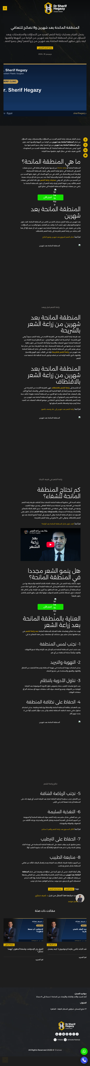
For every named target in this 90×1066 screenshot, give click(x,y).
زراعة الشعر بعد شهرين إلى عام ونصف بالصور (57, 409)
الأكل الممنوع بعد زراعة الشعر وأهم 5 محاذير (58, 829)
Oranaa (58, 1050)
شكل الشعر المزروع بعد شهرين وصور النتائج (58, 237)
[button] (23, 8)
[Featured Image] (66, 930)
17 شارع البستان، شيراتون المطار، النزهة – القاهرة (68, 1009)
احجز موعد (72, 901)
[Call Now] (84, 1060)
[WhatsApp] (84, 1051)
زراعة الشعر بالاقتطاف (61, 388)
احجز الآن (47, 197)
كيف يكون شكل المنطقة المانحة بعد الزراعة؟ (57, 524)
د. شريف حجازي (41, 895)
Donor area (62, 168)
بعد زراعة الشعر (32, 631)
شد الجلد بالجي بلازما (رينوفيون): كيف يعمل (67, 949)
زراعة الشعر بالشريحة (60, 352)
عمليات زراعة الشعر (48, 180)
